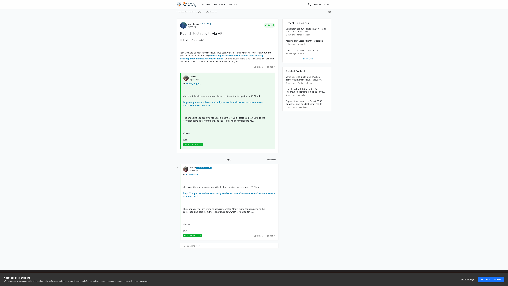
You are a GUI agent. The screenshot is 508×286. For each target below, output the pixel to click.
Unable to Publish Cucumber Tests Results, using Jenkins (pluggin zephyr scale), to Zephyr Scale (304, 90)
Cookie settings (467, 280)
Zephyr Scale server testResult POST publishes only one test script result (304, 102)
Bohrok (301, 53)
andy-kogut (193, 24)
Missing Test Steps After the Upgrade (304, 40)
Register (317, 4)
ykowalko (302, 95)
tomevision (303, 107)
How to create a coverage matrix (302, 50)
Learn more (143, 281)
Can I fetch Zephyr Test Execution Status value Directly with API (306, 30)
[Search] (309, 4)
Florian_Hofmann (305, 83)
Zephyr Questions (211, 12)
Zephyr (199, 12)
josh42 (193, 76)
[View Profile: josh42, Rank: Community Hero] (185, 169)
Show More (308, 58)
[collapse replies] (177, 167)
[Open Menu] (329, 12)
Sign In (327, 4)
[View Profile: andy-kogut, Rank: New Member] (183, 25)
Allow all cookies (491, 280)
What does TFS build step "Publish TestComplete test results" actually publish (303, 78)
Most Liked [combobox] (272, 159)
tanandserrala (303, 34)
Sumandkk (302, 44)
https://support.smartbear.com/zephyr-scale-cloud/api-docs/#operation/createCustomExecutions (222, 57)
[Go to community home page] (187, 4)
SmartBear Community (185, 12)
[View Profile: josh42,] (186, 78)
